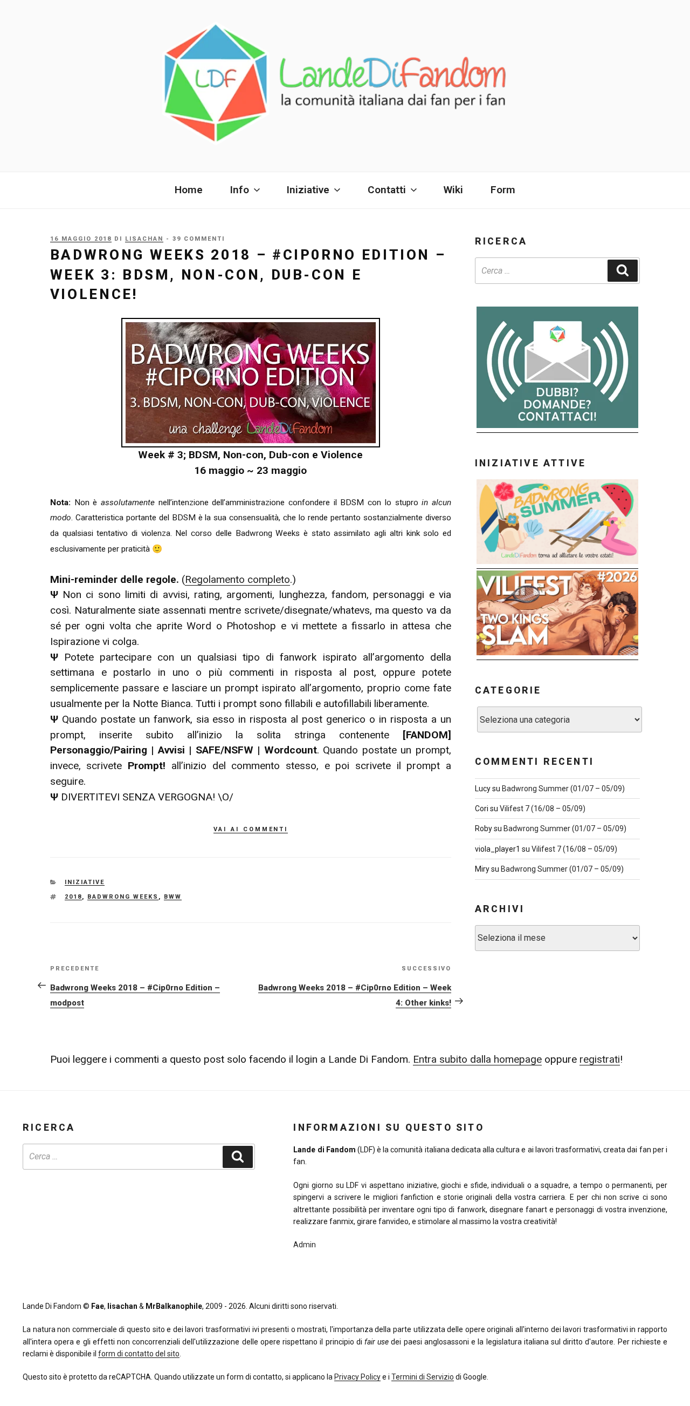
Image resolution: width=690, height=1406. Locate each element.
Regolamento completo (237, 579)
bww (173, 896)
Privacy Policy (357, 1377)
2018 (73, 896)
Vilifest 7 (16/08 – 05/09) (542, 808)
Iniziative (85, 882)
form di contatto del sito (139, 1353)
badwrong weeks (122, 896)
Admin (304, 1244)
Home (189, 190)
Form (503, 190)
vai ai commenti (250, 828)
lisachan (144, 238)
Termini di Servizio (422, 1377)
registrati (599, 1059)
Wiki (453, 190)
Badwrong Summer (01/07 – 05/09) (563, 788)
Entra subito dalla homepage (477, 1059)
